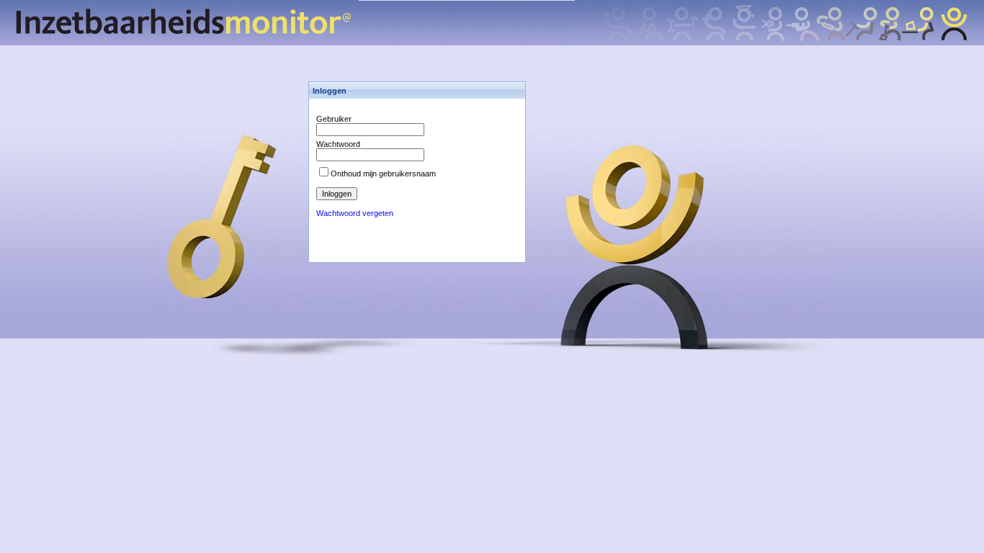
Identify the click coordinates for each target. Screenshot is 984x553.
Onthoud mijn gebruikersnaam (383, 173)
